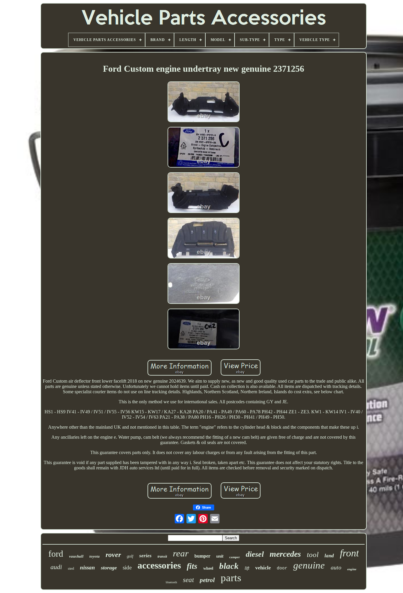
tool (313, 554)
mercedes (285, 553)
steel (71, 568)
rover (113, 554)
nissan (87, 567)
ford (55, 553)
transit (162, 556)
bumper (202, 555)
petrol (207, 580)
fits (192, 566)
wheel (208, 568)
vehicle (263, 568)
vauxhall (76, 556)
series (145, 555)
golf (130, 556)
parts (231, 578)
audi (56, 567)
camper (234, 557)
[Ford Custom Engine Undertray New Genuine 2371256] (203, 102)
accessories (159, 565)
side (127, 567)
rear (181, 553)
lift (247, 568)
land (329, 555)
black (229, 566)
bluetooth (171, 582)
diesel (255, 554)
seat (188, 580)
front (349, 553)
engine (351, 569)
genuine (309, 565)
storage (109, 568)
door (282, 568)
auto (336, 567)
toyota (94, 556)
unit (219, 556)
